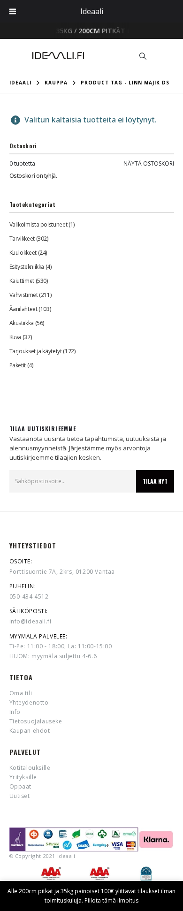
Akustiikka (21, 323)
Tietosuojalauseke (35, 721)
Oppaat (20, 786)
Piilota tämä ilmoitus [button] (111, 900)
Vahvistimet (23, 295)
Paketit (17, 365)
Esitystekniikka (27, 267)
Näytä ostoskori (148, 163)
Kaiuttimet (21, 281)
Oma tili (20, 693)
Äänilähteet (23, 309)
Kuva (15, 337)
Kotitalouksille (30, 768)
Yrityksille (23, 777)
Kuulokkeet (23, 253)
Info (15, 712)
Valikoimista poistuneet (38, 224)
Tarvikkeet (22, 239)
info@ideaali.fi (30, 621)
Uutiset (19, 796)
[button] (143, 56)
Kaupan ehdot (29, 731)
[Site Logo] (58, 55)
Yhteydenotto (29, 702)
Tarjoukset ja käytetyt (35, 351)
